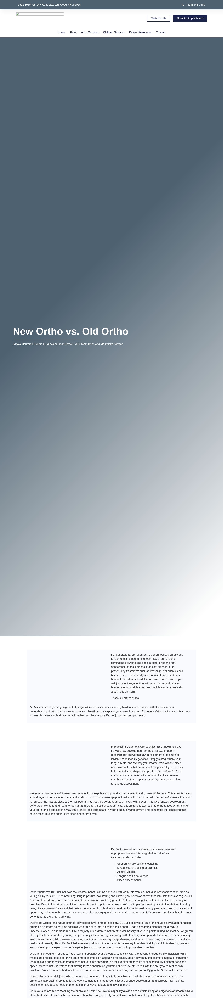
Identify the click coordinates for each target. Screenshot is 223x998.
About (73, 32)
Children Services (114, 32)
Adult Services (90, 32)
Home (61, 32)
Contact (160, 32)
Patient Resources (140, 32)
